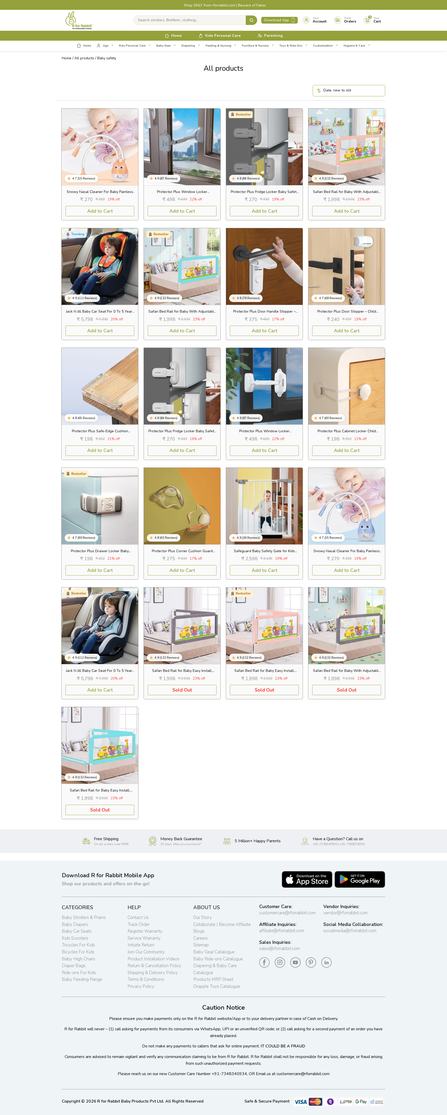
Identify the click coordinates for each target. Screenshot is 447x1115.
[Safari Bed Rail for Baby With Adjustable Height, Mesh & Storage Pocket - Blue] (182, 266)
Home (66, 58)
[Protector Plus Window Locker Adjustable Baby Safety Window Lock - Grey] (182, 147)
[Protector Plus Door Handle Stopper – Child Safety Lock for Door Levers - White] (264, 266)
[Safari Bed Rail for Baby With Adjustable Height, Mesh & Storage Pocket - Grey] (346, 625)
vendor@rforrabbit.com (345, 913)
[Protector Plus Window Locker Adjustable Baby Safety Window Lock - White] (264, 386)
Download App (276, 20)
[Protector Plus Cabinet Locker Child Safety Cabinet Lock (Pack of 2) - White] (346, 386)
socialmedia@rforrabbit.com (349, 931)
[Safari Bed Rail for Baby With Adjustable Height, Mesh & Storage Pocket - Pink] (346, 147)
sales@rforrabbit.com (279, 949)
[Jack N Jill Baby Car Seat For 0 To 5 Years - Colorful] (100, 266)
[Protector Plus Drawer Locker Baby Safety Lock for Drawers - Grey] (100, 506)
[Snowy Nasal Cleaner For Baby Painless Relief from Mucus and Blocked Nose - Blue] (346, 506)
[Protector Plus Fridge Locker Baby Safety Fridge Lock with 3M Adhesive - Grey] (264, 147)
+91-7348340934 (229, 1074)
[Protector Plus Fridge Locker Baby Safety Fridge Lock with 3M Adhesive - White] (182, 386)
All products (84, 58)
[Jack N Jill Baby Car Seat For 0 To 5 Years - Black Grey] (100, 625)
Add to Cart (100, 211)
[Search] (251, 20)
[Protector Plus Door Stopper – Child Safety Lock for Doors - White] (346, 266)
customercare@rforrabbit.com (287, 913)
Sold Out (182, 690)
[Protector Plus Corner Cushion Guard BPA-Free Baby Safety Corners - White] (182, 506)
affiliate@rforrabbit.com (281, 931)
